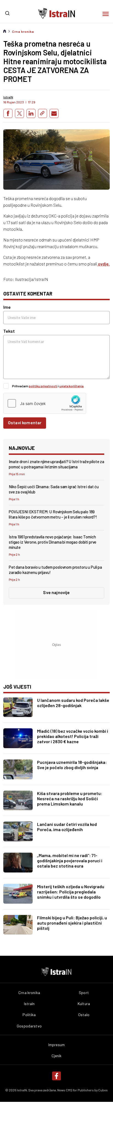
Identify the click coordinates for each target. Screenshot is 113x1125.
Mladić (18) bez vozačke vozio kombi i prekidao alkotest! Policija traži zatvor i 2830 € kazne (72, 736)
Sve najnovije (56, 592)
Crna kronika (23, 31)
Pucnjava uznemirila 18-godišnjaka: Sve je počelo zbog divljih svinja (72, 764)
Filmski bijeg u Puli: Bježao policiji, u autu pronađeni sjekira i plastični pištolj (72, 923)
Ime (7, 307)
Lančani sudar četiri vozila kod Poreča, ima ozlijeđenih (67, 826)
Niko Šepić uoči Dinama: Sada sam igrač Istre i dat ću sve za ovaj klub (54, 489)
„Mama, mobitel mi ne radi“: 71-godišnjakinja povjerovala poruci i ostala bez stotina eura (69, 860)
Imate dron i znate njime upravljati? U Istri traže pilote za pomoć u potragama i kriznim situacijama (56, 464)
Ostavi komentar (24, 422)
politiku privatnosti (43, 386)
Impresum (56, 1045)
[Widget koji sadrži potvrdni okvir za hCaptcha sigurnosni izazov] (44, 403)
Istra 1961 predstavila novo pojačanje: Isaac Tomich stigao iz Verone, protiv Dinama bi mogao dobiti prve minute (52, 542)
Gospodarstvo (29, 1026)
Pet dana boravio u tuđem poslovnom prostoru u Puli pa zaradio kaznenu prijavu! (55, 570)
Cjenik (57, 1056)
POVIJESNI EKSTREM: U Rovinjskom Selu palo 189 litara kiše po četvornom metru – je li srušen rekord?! (53, 514)
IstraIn (29, 1004)
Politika (29, 1015)
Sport (84, 992)
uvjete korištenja (71, 386)
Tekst (9, 331)
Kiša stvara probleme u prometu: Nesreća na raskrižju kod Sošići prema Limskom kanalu (69, 798)
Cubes (103, 1090)
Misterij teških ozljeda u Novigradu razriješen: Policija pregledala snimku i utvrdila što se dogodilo (70, 892)
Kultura (84, 1004)
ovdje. (103, 263)
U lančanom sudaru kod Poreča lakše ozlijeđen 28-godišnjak (73, 702)
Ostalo (84, 1015)
